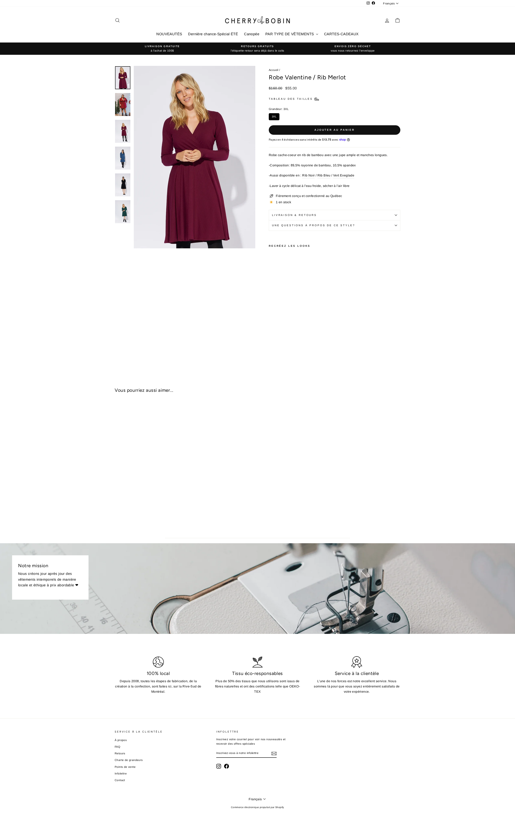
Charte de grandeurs (129, 760)
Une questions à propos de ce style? (313, 225)
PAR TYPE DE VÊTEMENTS (290, 34)
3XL (274, 115)
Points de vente (125, 766)
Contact (120, 780)
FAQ (117, 746)
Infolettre (121, 773)
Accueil (273, 70)
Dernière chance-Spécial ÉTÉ (213, 34)
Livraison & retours (294, 215)
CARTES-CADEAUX (341, 34)
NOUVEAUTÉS (169, 34)
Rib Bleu (324, 175)
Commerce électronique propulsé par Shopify (257, 807)
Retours (120, 753)
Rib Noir (308, 175)
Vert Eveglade (343, 175)
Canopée (251, 34)
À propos (121, 740)
